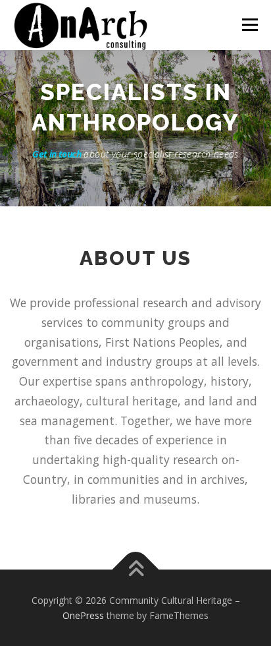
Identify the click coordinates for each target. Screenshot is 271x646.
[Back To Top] (135, 569)
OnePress (83, 615)
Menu (249, 24)
